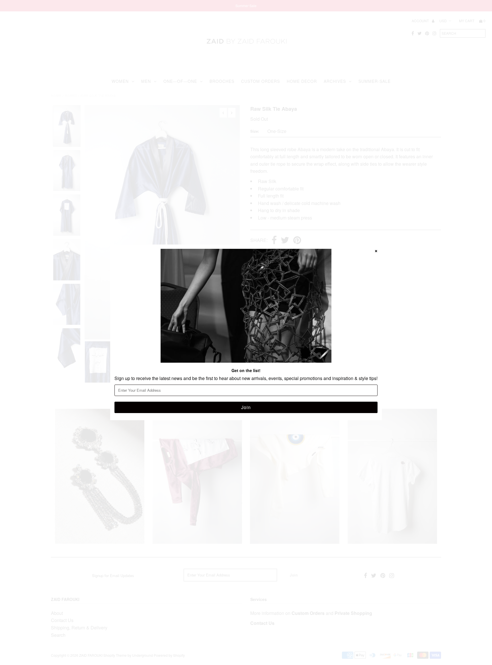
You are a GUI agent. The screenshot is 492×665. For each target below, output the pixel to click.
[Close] (376, 250)
